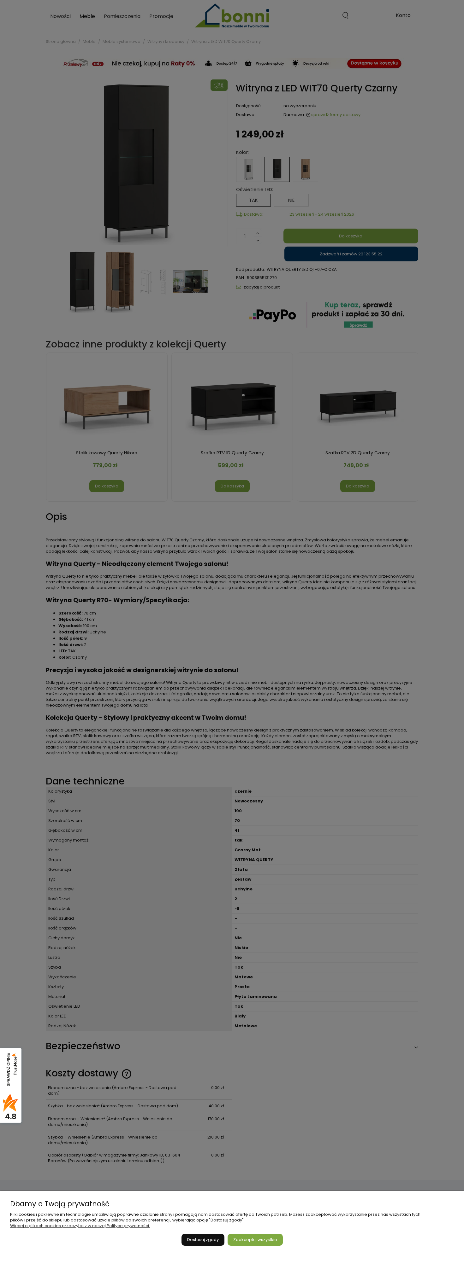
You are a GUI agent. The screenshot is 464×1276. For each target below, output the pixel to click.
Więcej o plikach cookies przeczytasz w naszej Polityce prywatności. (80, 1226)
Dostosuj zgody (203, 1240)
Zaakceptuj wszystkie (255, 1240)
